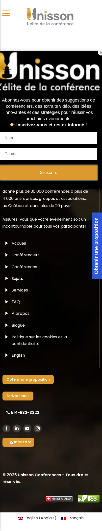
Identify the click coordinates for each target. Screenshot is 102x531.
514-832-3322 (25, 412)
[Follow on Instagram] (38, 428)
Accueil (19, 243)
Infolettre (22, 442)
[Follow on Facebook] (6, 428)
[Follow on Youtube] (27, 428)
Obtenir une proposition (28, 379)
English (18, 355)
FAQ (16, 302)
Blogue (18, 325)
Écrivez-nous (17, 395)
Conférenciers (26, 255)
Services (20, 290)
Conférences (24, 267)
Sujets (17, 278)
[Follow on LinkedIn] (17, 428)
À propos (20, 313)
